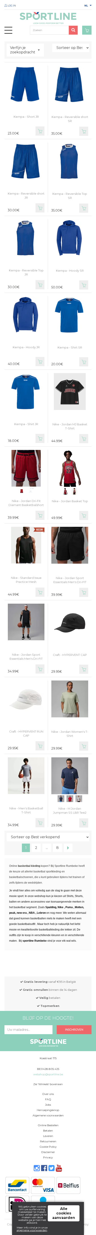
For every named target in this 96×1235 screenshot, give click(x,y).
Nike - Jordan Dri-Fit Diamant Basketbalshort (26, 503)
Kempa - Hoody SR (70, 270)
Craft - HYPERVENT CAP (70, 655)
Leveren (48, 1136)
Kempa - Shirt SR (70, 347)
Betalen (48, 1130)
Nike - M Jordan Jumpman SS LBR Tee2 (69, 810)
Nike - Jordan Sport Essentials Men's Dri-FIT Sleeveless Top (26, 658)
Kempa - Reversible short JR (26, 195)
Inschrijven (74, 1029)
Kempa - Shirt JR (26, 424)
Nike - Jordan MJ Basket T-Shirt (69, 426)
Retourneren (48, 1141)
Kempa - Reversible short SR (70, 119)
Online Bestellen (48, 1125)
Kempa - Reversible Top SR (69, 196)
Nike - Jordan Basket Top (70, 501)
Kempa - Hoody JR (26, 347)
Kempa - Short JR (26, 116)
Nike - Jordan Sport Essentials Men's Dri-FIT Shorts (69, 582)
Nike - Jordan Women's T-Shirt (69, 733)
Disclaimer (48, 1152)
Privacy (48, 1157)
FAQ (48, 1099)
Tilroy (84, 1224)
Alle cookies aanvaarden (63, 1213)
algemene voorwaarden (32, 1230)
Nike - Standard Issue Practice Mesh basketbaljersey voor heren (26, 584)
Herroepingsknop (48, 1110)
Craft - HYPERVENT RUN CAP (26, 733)
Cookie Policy (48, 1146)
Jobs (48, 1104)
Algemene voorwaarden (48, 1115)
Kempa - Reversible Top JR (26, 272)
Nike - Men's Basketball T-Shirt (26, 810)
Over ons (48, 1094)
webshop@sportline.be (48, 1074)
